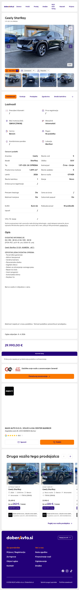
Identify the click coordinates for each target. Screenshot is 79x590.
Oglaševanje (41, 561)
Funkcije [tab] (22, 97)
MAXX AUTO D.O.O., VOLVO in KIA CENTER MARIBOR (28, 428)
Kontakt (10, 566)
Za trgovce (11, 557)
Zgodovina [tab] (46, 97)
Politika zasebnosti (65, 582)
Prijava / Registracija (16, 552)
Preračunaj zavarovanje (38, 376)
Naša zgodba (41, 552)
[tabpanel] (39, 214)
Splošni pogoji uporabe (49, 582)
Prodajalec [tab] (33, 97)
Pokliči (58, 442)
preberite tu (64, 225)
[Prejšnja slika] (8, 46)
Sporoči (23, 442)
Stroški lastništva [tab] (60, 97)
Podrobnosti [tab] (10, 97)
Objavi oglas (12, 561)
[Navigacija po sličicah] (39, 80)
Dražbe (38, 566)
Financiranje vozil (43, 557)
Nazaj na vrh (63, 538)
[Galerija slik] (23, 473)
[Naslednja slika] (70, 46)
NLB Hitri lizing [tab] (39, 353)
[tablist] (37, 97)
